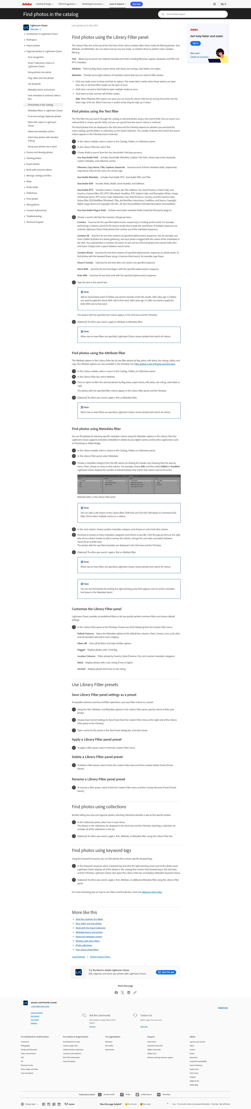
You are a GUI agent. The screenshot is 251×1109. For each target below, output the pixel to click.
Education (108, 1042)
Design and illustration (29, 1050)
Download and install (155, 1046)
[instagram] (48, 1104)
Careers (192, 1050)
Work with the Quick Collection (90, 928)
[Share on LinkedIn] (128, 993)
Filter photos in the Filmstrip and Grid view (154, 364)
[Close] (167, 1103)
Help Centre (151, 1042)
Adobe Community (154, 1050)
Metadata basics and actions (89, 932)
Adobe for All (194, 1081)
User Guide (35, 1020)
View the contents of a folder (89, 919)
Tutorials (34, 1023)
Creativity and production (72, 1054)
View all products (27, 1073)
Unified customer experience (73, 1050)
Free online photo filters (87, 949)
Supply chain (194, 1069)
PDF (22, 1057)
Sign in (223, 4)
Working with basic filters (88, 941)
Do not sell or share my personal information (194, 1104)
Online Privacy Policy (100, 956)
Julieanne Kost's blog (152, 892)
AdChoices (226, 1104)
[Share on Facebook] (116, 993)
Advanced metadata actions (89, 936)
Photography (25, 1046)
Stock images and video (29, 1069)
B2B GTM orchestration (71, 1057)
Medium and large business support (160, 1057)
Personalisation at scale (71, 1042)
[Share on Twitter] (122, 993)
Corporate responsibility (198, 1061)
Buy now (136, 4)
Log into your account (197, 1042)
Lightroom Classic (39, 25)
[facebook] (43, 1104)
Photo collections (84, 945)
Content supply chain (70, 1046)
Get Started (35, 1016)
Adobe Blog (194, 1085)
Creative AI (25, 1042)
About (192, 1046)
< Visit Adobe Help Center (40, 1006)
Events (192, 1054)
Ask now (92, 1027)
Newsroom (194, 1057)
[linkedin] (59, 1104)
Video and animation (28, 1054)
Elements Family (27, 1065)
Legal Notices (78, 956)
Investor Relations (196, 1065)
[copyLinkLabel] (135, 993)
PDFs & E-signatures (67, 4)
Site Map (215, 1104)
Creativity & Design (43, 4)
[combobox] (193, 14)
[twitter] (53, 1104)
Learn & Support (117, 4)
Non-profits (109, 1046)
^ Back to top (222, 1008)
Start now (144, 1027)
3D (22, 1061)
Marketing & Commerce (92, 4)
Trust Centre (194, 1073)
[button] (214, 4)
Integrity (193, 1077)
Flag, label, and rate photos (89, 923)
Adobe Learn (151, 1054)
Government (109, 1050)
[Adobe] (27, 4)
